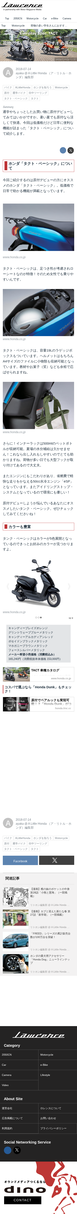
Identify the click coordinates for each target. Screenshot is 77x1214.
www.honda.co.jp (14, 257)
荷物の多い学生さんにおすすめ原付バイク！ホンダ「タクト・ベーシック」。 (38, 49)
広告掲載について (12, 1118)
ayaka (20, 73)
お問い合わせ (48, 1118)
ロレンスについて (50, 1108)
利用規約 (7, 1128)
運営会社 (7, 1108)
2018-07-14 (23, 69)
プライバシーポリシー (53, 1128)
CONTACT (23, 1200)
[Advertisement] (31, 738)
